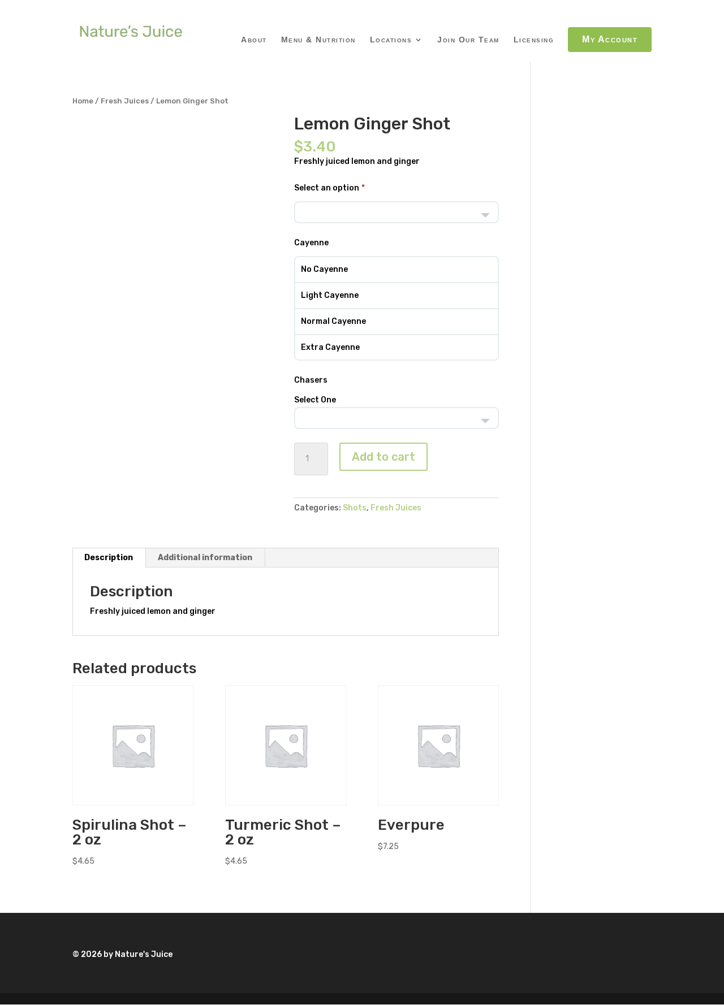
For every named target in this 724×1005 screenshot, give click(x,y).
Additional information (205, 557)
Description (108, 557)
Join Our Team (468, 40)
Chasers (310, 380)
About (254, 40)
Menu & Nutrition (318, 40)
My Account (609, 39)
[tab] (109, 558)
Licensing (534, 40)
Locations (391, 40)
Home (82, 101)
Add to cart (383, 456)
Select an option (326, 188)
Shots (355, 508)
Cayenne (311, 243)
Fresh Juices (125, 101)
